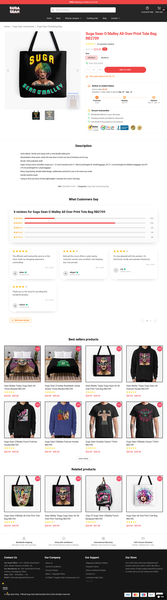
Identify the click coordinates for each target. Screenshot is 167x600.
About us (49, 563)
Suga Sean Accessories (23, 26)
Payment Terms (92, 567)
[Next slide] (77, 70)
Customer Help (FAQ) (94, 578)
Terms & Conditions (53, 567)
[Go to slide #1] (36, 115)
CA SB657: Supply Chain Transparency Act (62, 578)
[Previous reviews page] (142, 320)
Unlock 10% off (5, 588)
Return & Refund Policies (96, 570)
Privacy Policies (51, 570)
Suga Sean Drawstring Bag (49, 26)
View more (84, 459)
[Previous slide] (8, 70)
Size (87, 53)
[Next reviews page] (155, 320)
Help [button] (162, 597)
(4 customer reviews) (105, 44)
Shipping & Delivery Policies (97, 563)
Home (7, 26)
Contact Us (90, 574)
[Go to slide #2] (49, 115)
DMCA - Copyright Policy (55, 574)
